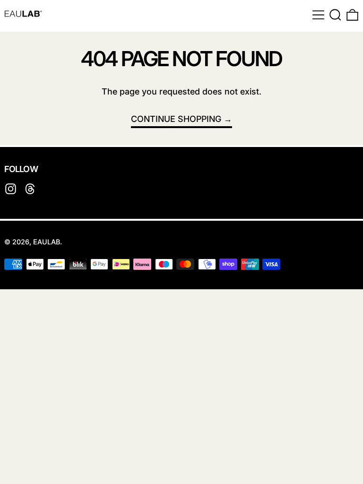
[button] (335, 15)
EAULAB (46, 242)
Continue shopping (176, 119)
